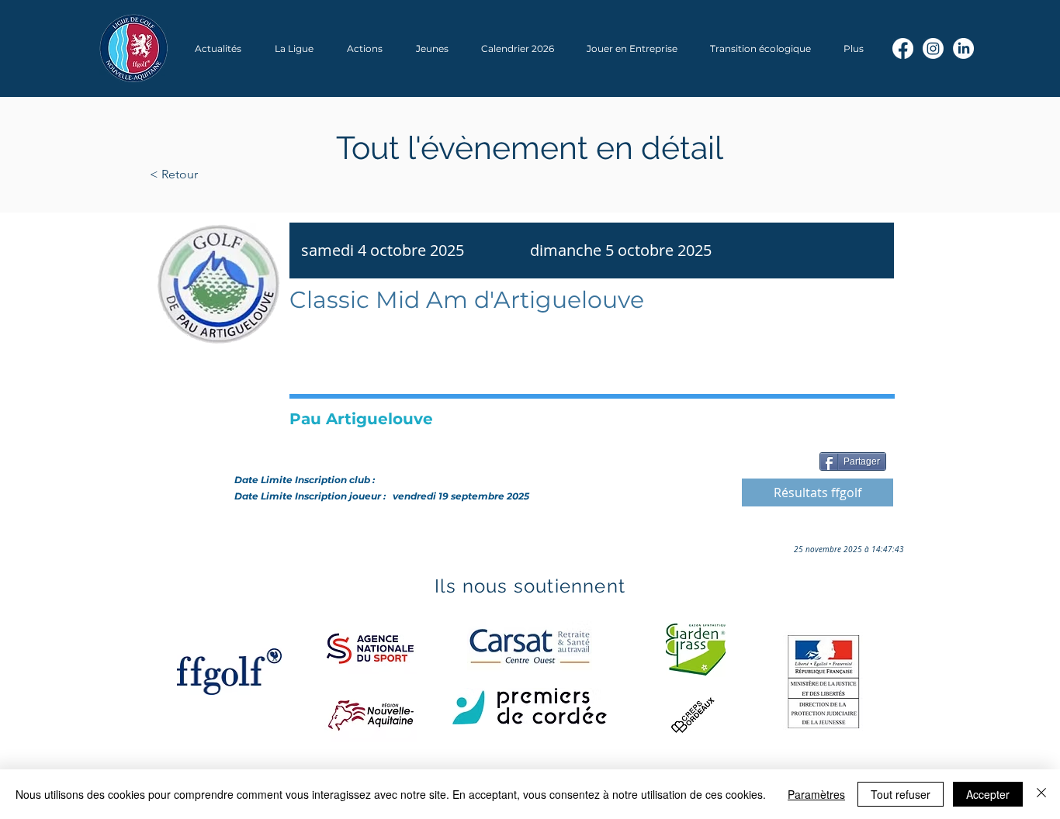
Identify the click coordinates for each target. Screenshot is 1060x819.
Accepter (988, 794)
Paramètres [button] (816, 794)
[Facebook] (902, 48)
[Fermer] (1041, 794)
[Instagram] (933, 48)
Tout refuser (900, 794)
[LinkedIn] (963, 48)
